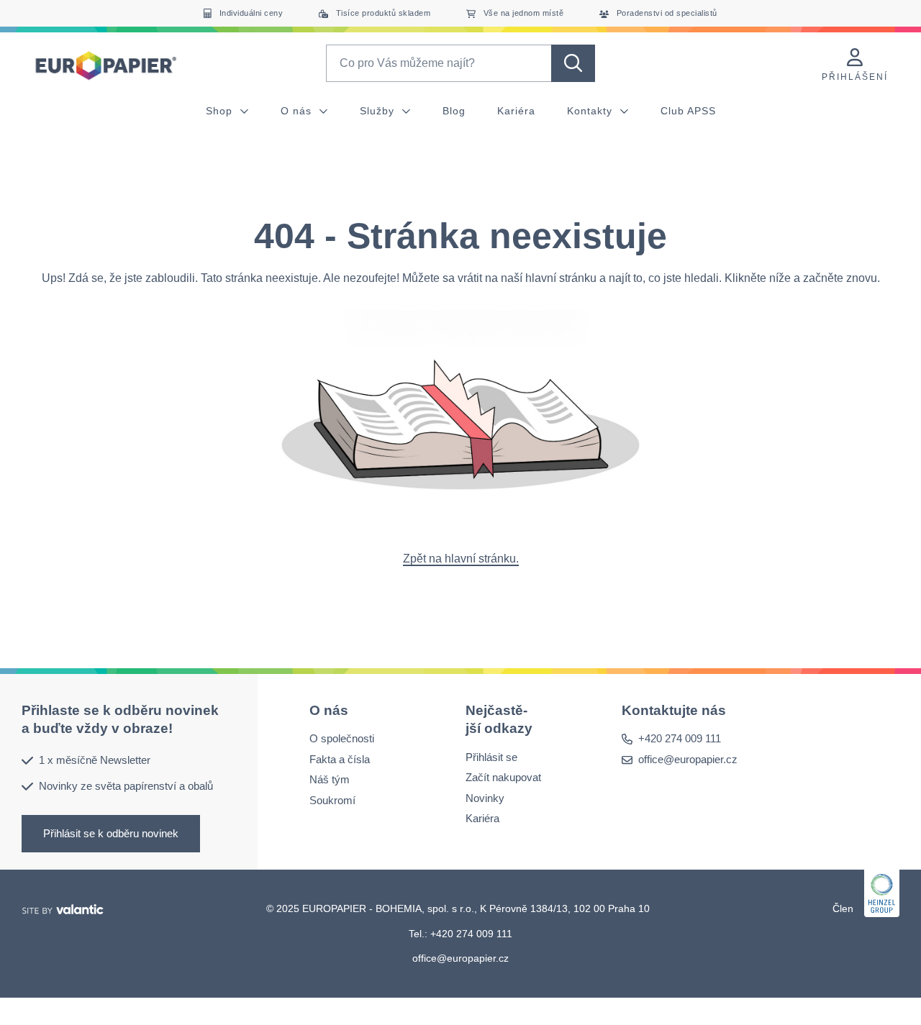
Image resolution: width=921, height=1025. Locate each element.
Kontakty (591, 111)
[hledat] (573, 63)
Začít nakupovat (503, 777)
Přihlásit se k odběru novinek (110, 832)
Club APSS (688, 111)
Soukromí (332, 800)
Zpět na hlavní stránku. (461, 558)
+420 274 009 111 (679, 738)
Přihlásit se (491, 756)
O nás (298, 111)
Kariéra (516, 111)
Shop (221, 111)
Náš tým (329, 779)
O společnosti (341, 738)
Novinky (485, 797)
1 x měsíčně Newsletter (94, 759)
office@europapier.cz (688, 759)
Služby (379, 111)
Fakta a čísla (339, 759)
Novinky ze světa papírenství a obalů (126, 786)
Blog (454, 111)
